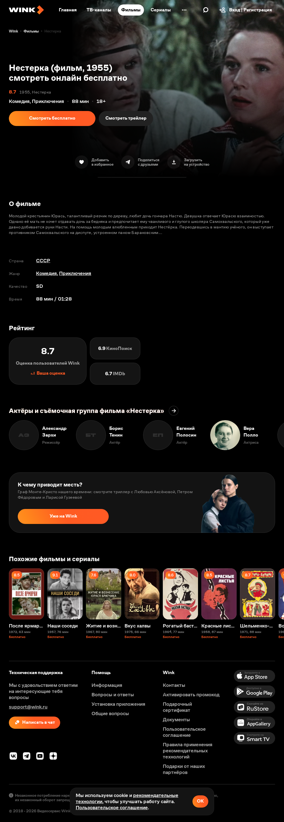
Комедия (46, 273)
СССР (43, 260)
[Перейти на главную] (26, 10)
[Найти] (205, 10)
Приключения (75, 273)
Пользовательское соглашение (112, 807)
